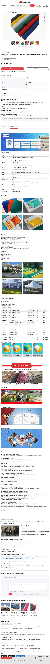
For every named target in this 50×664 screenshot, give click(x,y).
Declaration (38, 660)
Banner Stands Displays (17, 628)
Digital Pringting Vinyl (29, 628)
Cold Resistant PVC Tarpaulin (34, 639)
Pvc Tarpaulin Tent (5, 651)
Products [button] (12, 5)
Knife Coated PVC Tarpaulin (7, 639)
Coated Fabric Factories (29, 645)
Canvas (2, 626)
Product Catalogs (18, 623)
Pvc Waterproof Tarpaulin (22, 648)
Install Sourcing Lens (7, 658)
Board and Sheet (40, 626)
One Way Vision (31, 558)
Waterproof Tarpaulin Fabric (35, 648)
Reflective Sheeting (15, 558)
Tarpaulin (27, 626)
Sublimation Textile (4, 628)
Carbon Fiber (8, 558)
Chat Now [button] (38, 68)
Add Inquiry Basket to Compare (25, 46)
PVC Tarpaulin (18, 8)
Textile (6, 8)
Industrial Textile (12, 8)
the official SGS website (30, 521)
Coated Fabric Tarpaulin (16, 651)
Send (10, 594)
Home (2, 8)
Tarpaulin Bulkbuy (39, 651)
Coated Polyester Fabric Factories (8, 648)
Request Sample (22, 71)
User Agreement (31, 660)
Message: (6, 584)
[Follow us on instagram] (43, 656)
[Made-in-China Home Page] (25, 2)
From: (7, 577)
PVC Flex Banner (16, 556)
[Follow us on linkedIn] (35, 658)
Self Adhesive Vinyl (24, 556)
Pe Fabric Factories (19, 645)
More (2, 653)
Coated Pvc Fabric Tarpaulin (28, 651)
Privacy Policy (43, 660)
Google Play (12, 656)
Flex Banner (10, 556)
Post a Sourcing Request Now (35, 594)
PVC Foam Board (31, 556)
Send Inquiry (13, 68)
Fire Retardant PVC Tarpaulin (20, 639)
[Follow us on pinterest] (47, 656)
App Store (4, 656)
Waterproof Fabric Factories (7, 645)
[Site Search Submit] (32, 5)
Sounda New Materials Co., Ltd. (10, 58)
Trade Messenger (20, 656)
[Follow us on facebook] (40, 656)
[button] (2, 2)
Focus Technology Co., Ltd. (16, 660)
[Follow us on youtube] (45, 656)
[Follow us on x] (41, 656)
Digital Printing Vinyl (23, 558)
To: (7, 580)
